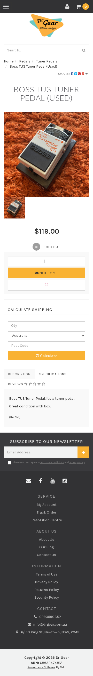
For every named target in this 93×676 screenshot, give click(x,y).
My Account (47, 505)
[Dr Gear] (46, 25)
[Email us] (28, 481)
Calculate (48, 355)
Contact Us (46, 555)
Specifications (53, 374)
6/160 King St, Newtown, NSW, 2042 (49, 632)
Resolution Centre (47, 520)
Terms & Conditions (52, 462)
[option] (46, 154)
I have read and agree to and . (49, 462)
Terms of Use (46, 574)
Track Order (46, 512)
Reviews (16, 384)
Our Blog (46, 547)
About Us (46, 539)
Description (19, 374)
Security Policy (46, 597)
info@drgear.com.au (50, 624)
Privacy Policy (77, 462)
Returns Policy (46, 590)
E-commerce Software (41, 667)
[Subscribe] (83, 452)
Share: (64, 74)
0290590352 (49, 617)
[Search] (84, 50)
